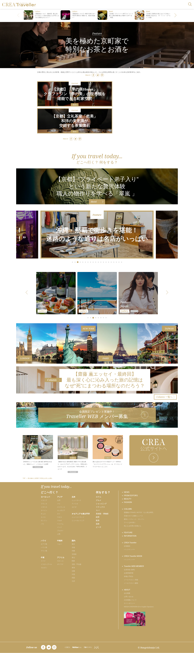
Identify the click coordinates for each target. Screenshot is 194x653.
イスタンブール (46, 564)
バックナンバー (129, 549)
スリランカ (61, 507)
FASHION (128, 502)
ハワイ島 (44, 547)
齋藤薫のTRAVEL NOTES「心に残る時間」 (139, 512)
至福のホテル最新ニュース (133, 516)
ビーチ (98, 527)
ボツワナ (60, 564)
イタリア (44, 500)
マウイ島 (44, 551)
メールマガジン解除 (131, 583)
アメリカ (75, 504)
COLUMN (128, 509)
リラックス (100, 507)
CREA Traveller (130, 543)
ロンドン (44, 520)
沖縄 (73, 551)
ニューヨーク (76, 500)
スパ (97, 510)
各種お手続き (128, 576)
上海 (58, 534)
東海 (73, 568)
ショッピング (101, 504)
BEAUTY (127, 499)
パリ (42, 524)
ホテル (98, 497)
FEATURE (128, 533)
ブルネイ (60, 530)
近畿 (73, 571)
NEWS (126, 492)
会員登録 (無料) (129, 570)
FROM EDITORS (131, 495)
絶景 (97, 517)
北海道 (74, 554)
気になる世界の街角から (132, 526)
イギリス (44, 507)
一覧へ (164, 396)
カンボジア (61, 510)
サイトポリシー (129, 603)
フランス (44, 504)
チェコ (43, 514)
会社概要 (127, 593)
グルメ (98, 500)
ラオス (59, 517)
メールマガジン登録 (131, 580)
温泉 (97, 524)
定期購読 (127, 546)
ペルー (59, 544)
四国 (73, 578)
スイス (43, 517)
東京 (73, 544)
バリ (58, 504)
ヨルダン (44, 568)
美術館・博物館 (102, 514)
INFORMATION (130, 536)
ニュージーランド (78, 517)
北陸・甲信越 (76, 564)
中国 (73, 574)
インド (59, 527)
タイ (58, 514)
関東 (73, 561)
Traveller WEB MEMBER (134, 566)
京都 (73, 547)
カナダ (74, 507)
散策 (97, 520)
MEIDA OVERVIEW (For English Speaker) (139, 607)
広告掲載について (130, 600)
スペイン (44, 510)
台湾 (58, 500)
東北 (73, 557)
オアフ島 (44, 544)
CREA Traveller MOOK (133, 556)
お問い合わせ (128, 596)
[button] (175, 15)
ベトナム (60, 524)
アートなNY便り (130, 522)
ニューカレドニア (78, 520)
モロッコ (60, 561)
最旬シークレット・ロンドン (134, 519)
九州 (73, 581)
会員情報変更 (128, 573)
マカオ (59, 520)
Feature (97, 33)
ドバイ (43, 561)
